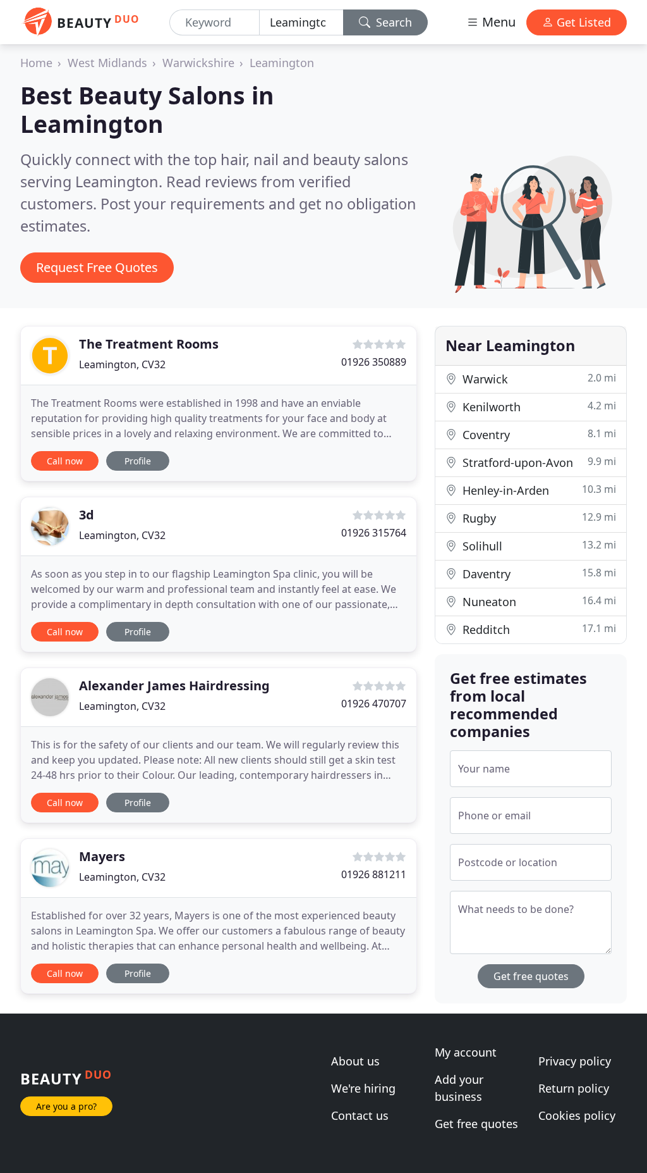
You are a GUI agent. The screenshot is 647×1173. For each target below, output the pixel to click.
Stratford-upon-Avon (537, 462)
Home (36, 62)
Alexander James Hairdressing (174, 685)
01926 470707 (373, 704)
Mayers (102, 856)
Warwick (537, 379)
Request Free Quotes (97, 267)
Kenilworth (537, 406)
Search (392, 22)
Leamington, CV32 (122, 364)
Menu (497, 21)
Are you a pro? (66, 1106)
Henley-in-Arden (537, 490)
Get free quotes (531, 976)
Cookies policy (576, 1115)
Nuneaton (537, 601)
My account (466, 1052)
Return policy (573, 1088)
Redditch (537, 629)
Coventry (537, 434)
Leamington (282, 62)
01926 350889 (373, 362)
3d (86, 514)
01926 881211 (373, 874)
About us (355, 1061)
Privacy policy (574, 1061)
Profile (137, 461)
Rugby (537, 518)
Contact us (360, 1115)
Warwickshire (198, 62)
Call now (65, 461)
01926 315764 (373, 533)
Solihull (537, 546)
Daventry (537, 573)
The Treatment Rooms (149, 343)
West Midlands (107, 62)
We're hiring (363, 1088)
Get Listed (582, 22)
